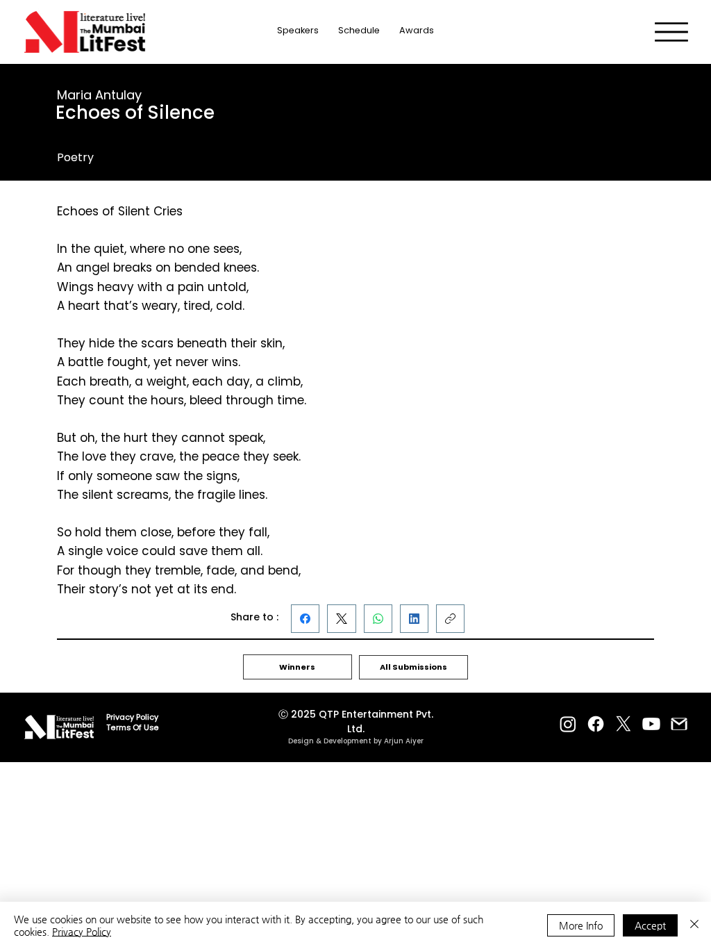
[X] (623, 723)
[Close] (694, 925)
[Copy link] (450, 618)
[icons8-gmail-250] (679, 723)
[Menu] (671, 32)
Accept (650, 925)
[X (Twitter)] (341, 618)
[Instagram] (568, 723)
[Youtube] (651, 723)
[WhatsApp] (378, 618)
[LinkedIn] (414, 618)
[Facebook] (305, 618)
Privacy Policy (81, 931)
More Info (581, 925)
